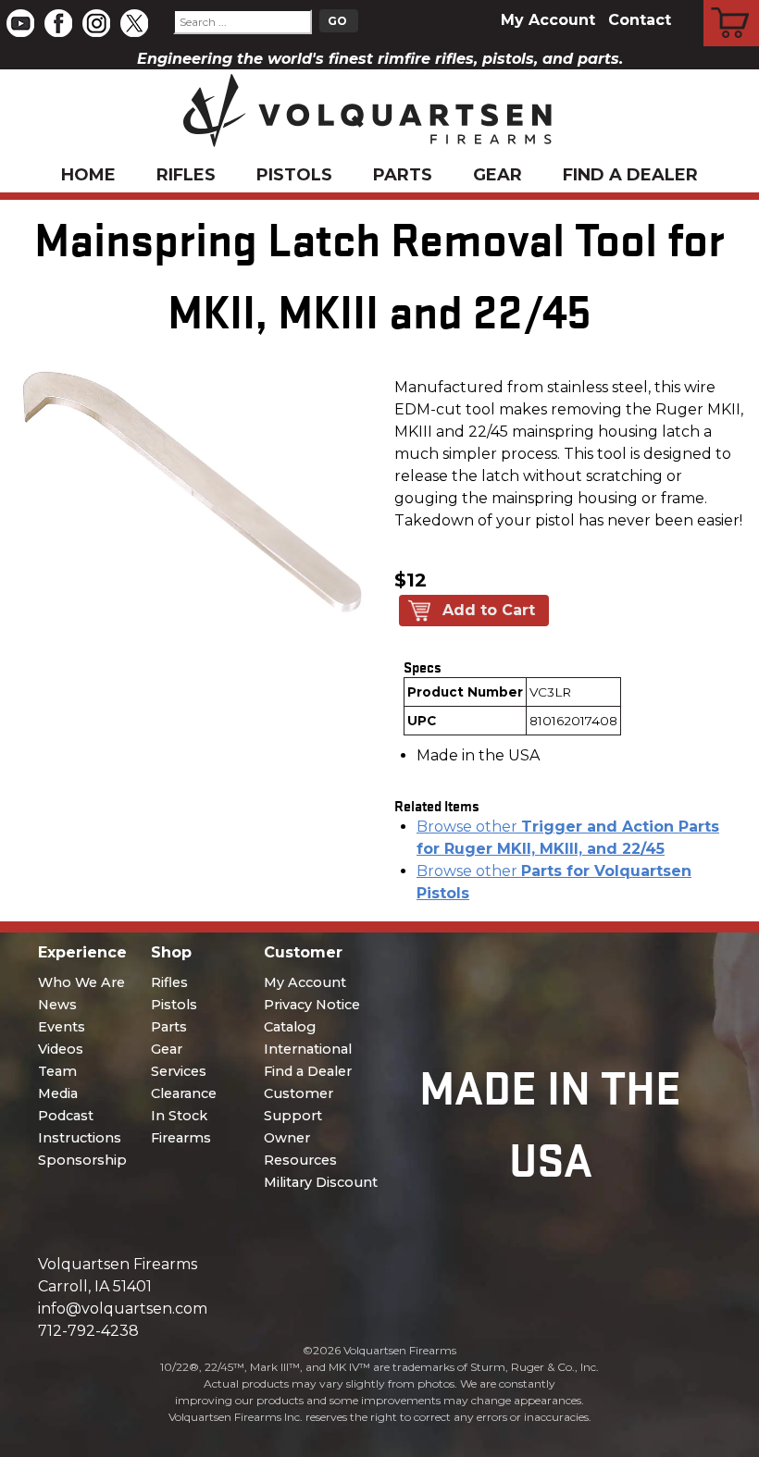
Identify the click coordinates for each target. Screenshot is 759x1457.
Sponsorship (82, 1160)
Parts (402, 175)
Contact (639, 20)
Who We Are (81, 982)
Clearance (184, 1093)
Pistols (294, 175)
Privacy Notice (312, 1004)
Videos (60, 1049)
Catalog (290, 1027)
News (57, 1004)
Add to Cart (488, 610)
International (308, 1049)
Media (58, 1093)
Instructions (79, 1138)
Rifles (186, 175)
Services (178, 1071)
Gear (497, 175)
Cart (732, 3)
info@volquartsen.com (122, 1308)
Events (61, 1027)
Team (57, 1071)
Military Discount (321, 1182)
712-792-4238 (88, 1331)
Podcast (65, 1115)
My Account (548, 20)
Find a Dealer (630, 175)
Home (88, 175)
